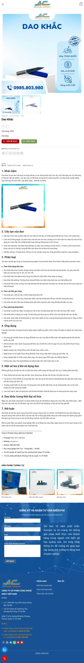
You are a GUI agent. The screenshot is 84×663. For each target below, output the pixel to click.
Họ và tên (7, 517)
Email (6, 535)
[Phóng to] (4, 91)
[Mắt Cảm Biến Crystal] (42, 482)
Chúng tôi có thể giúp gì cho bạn (14, 543)
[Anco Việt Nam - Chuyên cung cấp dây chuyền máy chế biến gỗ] (42, 4)
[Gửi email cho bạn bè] (14, 153)
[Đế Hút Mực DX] (14, 482)
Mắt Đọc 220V (61, 497)
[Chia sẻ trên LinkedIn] (22, 153)
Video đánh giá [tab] (27, 165)
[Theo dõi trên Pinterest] (18, 642)
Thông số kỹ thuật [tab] (14, 165)
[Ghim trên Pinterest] (18, 153)
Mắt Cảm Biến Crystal (36, 497)
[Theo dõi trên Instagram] (7, 642)
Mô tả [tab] (4, 165)
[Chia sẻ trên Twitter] (10, 153)
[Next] (78, 53)
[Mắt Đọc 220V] (69, 482)
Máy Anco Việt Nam (18, 438)
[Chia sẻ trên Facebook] (7, 153)
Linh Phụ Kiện (14, 116)
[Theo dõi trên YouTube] (22, 642)
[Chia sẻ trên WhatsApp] (3, 153)
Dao (22, 116)
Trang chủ (5, 116)
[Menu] (3, 4)
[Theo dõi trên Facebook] (3, 642)
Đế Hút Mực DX (6, 497)
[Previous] (6, 53)
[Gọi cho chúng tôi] (14, 642)
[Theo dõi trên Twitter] (10, 642)
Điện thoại (7, 526)
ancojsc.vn (14, 441)
